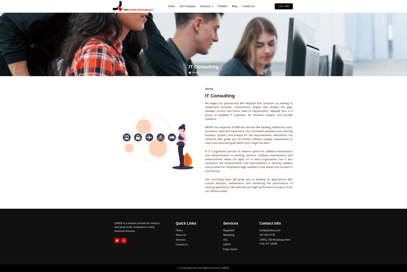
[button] (206, 6)
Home (171, 6)
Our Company (187, 6)
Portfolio (222, 6)
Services (205, 6)
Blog (234, 6)
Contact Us (248, 6)
